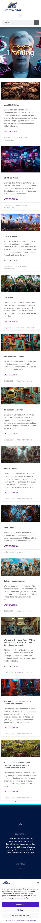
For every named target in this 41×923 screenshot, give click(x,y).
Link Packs (8, 298)
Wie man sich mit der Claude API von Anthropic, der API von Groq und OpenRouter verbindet (19, 642)
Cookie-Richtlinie (10, 920)
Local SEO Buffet (11, 105)
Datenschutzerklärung (22, 920)
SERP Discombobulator (14, 356)
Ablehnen (20, 910)
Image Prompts (10, 236)
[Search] (36, 22)
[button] (38, 883)
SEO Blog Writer (11, 178)
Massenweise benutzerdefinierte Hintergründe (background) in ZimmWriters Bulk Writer (17, 765)
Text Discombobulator (13, 410)
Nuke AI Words (10, 469)
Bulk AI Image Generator (14, 581)
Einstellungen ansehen (20, 915)
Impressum (33, 920)
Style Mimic (9, 528)
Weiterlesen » (11, 131)
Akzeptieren (20, 904)
